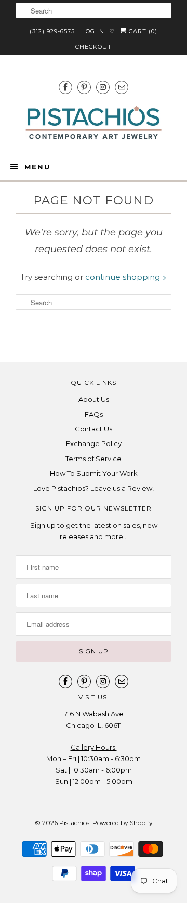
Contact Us (93, 429)
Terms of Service (93, 458)
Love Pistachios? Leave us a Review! (93, 488)
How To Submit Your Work (94, 473)
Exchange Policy (94, 443)
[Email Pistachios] (121, 87)
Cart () (142, 31)
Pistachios (74, 823)
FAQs (94, 414)
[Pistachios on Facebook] (65, 87)
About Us (93, 399)
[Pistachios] (93, 123)
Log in (93, 31)
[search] (93, 10)
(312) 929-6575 (52, 31)
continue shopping (123, 277)
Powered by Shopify (122, 823)
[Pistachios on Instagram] (103, 87)
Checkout (93, 46)
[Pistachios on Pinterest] (84, 87)
